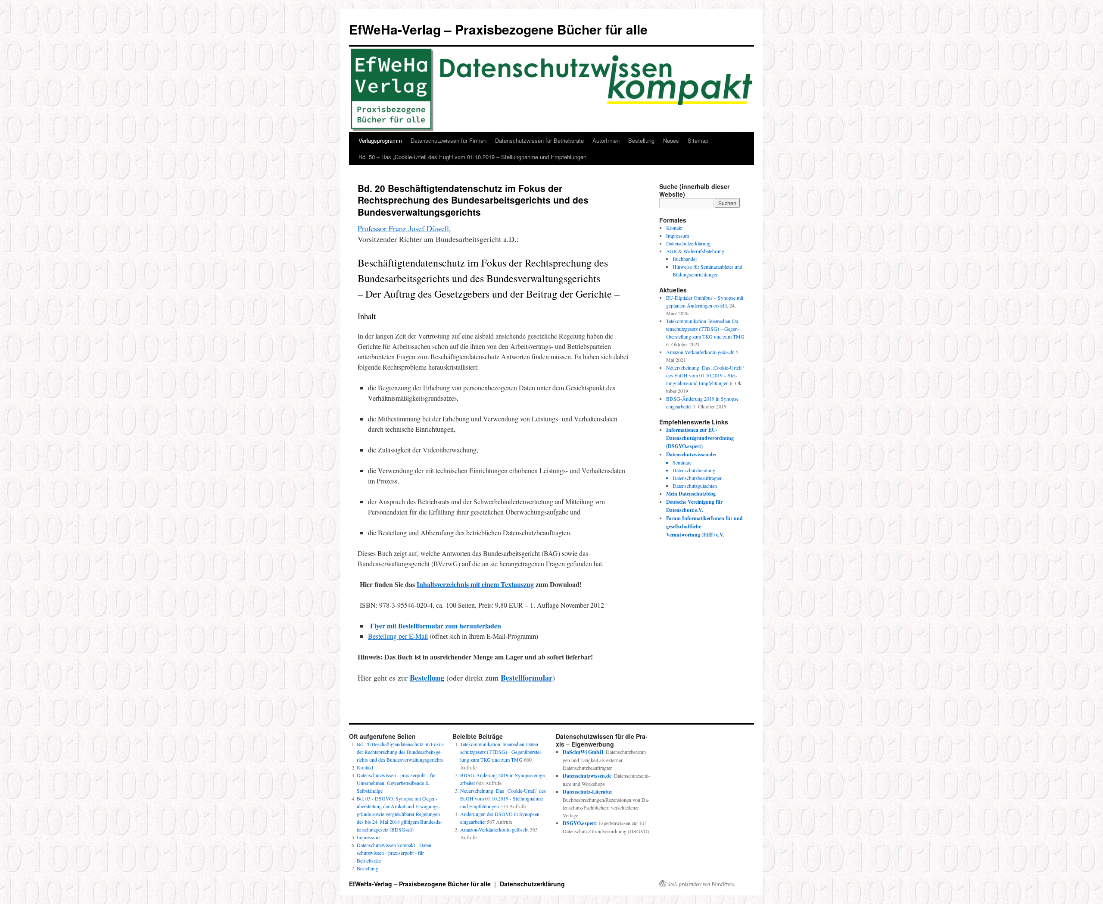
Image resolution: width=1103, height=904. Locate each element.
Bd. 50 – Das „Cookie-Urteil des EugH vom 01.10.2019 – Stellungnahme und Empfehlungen (472, 157)
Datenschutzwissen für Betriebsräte (539, 140)
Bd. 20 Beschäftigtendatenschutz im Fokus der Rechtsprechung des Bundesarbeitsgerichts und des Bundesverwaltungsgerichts (400, 752)
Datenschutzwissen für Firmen (448, 140)
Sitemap (698, 140)
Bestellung (641, 140)
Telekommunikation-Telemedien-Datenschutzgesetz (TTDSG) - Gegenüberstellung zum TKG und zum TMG (501, 752)
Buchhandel (685, 258)
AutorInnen (606, 140)
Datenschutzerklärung (688, 243)
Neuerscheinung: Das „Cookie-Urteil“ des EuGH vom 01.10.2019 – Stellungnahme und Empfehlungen (705, 375)
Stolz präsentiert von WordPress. (701, 883)
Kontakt (674, 227)
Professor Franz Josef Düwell (403, 228)
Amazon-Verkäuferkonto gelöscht (700, 351)
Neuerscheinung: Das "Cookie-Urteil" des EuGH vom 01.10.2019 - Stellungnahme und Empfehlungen (503, 798)
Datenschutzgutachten (695, 485)
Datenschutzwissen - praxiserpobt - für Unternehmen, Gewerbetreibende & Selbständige (396, 783)
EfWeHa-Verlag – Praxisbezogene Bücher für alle (498, 29)
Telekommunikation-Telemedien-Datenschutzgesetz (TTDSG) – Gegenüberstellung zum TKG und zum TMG (705, 328)
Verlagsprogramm (380, 140)
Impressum (677, 235)
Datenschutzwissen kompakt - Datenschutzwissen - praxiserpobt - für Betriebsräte (395, 852)
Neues (671, 140)
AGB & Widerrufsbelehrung (695, 251)
